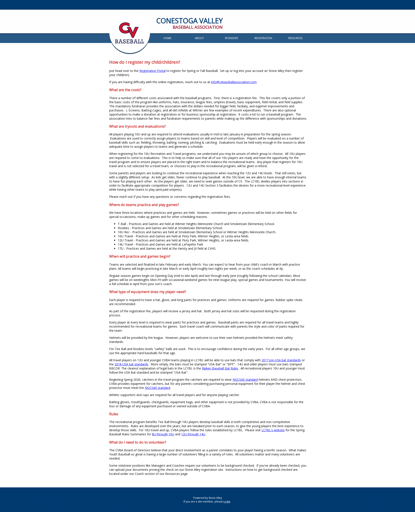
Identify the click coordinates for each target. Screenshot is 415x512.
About (199, 38)
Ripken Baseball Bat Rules (220, 368)
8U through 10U (163, 434)
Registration (263, 38)
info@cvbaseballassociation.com (234, 82)
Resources (295, 38)
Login (226, 501)
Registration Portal (152, 71)
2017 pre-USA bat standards (281, 360)
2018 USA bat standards (131, 364)
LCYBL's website (273, 430)
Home (167, 38)
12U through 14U (193, 434)
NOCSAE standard (245, 379)
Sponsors (231, 38)
